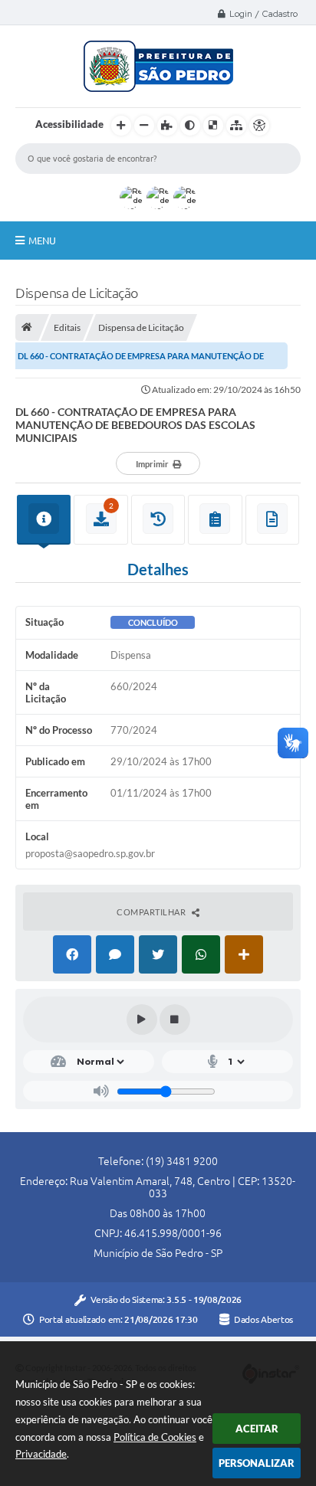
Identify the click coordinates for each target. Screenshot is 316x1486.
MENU (42, 240)
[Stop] (175, 1019)
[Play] (142, 1019)
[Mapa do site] (236, 126)
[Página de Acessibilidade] (259, 126)
